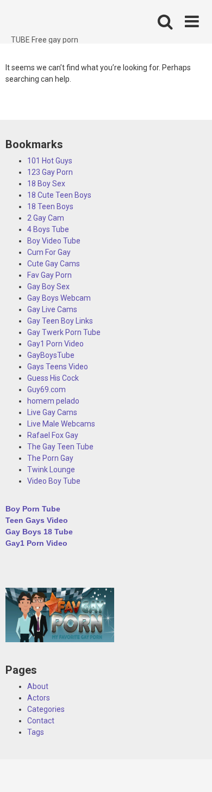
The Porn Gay (50, 458)
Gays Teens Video (57, 366)
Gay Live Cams (52, 309)
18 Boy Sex (46, 183)
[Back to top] (192, 770)
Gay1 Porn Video (55, 343)
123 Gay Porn (50, 172)
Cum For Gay (49, 252)
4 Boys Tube (48, 229)
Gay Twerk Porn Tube (64, 332)
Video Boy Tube (53, 481)
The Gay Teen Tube (60, 446)
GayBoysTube (50, 355)
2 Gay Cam (45, 218)
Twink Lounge (51, 469)
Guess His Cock (53, 378)
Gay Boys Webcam (59, 298)
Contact (40, 720)
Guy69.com (46, 389)
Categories (46, 709)
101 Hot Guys (49, 160)
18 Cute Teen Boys (59, 195)
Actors (38, 697)
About (37, 686)
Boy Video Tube (53, 240)
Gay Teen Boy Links (60, 320)
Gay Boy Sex (48, 286)
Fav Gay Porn (49, 275)
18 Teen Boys (50, 206)
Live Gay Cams (52, 412)
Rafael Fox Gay (52, 435)
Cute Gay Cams (53, 263)
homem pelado (53, 401)
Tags (35, 732)
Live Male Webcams (61, 423)
